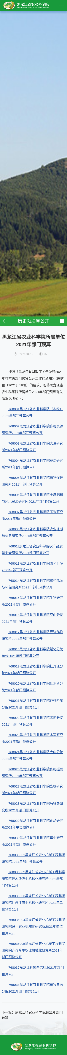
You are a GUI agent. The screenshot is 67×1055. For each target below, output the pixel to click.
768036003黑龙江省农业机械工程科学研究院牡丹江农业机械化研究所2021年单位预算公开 (33, 902)
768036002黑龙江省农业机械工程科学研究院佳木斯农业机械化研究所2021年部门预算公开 (33, 878)
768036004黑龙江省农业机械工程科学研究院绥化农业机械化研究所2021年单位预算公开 (33, 926)
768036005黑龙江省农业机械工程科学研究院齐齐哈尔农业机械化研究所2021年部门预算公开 (33, 950)
